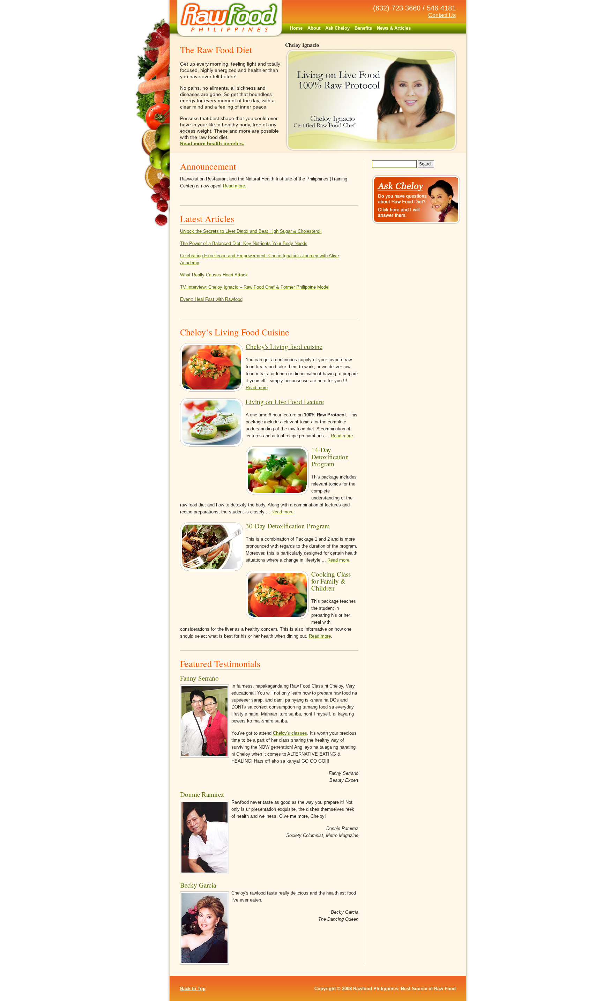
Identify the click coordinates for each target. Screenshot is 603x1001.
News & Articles (394, 28)
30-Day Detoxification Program (288, 525)
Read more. (234, 185)
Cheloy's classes (290, 733)
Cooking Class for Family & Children (331, 581)
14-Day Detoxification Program (330, 456)
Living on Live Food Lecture (285, 401)
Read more (257, 387)
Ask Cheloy (337, 28)
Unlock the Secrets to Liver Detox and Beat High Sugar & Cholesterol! (251, 231)
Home (296, 28)
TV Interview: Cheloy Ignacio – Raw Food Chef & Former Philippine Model (254, 287)
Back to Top (193, 988)
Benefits (363, 28)
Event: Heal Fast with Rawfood (211, 299)
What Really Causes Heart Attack (214, 274)
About (313, 28)
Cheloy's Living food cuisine (284, 346)
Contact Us (442, 15)
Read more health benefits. (212, 143)
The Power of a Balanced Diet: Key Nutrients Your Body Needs (243, 243)
